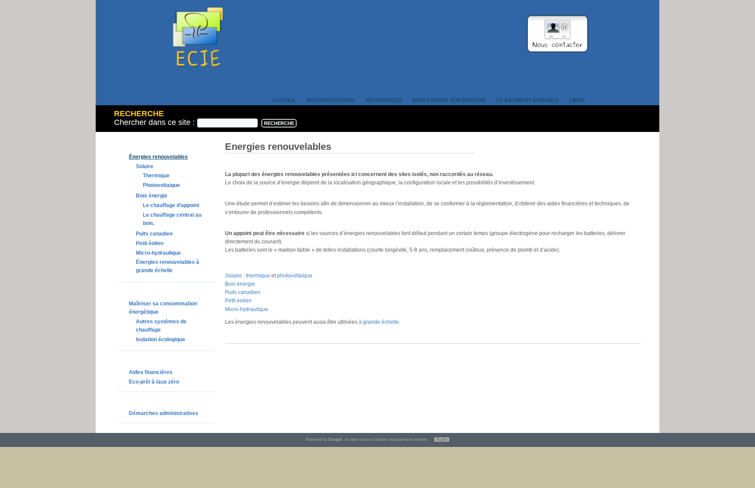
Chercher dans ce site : (155, 122)
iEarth (441, 439)
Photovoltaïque (161, 185)
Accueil (284, 100)
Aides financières (151, 372)
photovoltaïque (294, 276)
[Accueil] (198, 82)
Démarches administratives (163, 413)
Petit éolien (149, 243)
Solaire (144, 166)
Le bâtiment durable (527, 100)
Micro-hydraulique (158, 253)
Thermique (156, 176)
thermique (258, 276)
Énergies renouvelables (158, 157)
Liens (577, 100)
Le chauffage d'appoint (171, 205)
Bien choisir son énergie (449, 100)
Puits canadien (154, 234)
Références (384, 100)
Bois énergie (151, 196)
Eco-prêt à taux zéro (154, 382)
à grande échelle (379, 322)
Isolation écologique (160, 339)
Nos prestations (330, 100)
